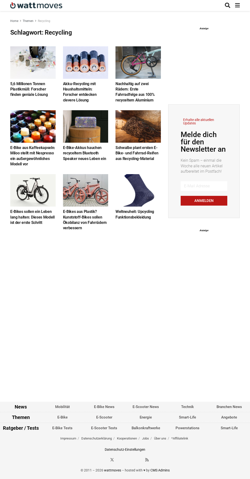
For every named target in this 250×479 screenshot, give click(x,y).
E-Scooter (104, 417)
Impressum (68, 438)
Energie (146, 417)
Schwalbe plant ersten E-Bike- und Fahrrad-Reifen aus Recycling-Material (136, 153)
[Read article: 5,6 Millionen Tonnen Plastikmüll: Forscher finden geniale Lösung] (33, 62)
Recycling (44, 21)
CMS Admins (160, 470)
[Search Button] (227, 5)
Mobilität (62, 407)
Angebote (229, 417)
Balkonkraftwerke (146, 428)
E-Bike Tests (62, 428)
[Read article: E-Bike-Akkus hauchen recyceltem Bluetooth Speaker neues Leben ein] (85, 126)
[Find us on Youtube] (138, 460)
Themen (28, 21)
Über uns (160, 438)
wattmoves (112, 470)
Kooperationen (127, 438)
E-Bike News (104, 407)
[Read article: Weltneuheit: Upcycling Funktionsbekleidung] (138, 190)
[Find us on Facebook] (103, 460)
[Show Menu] (237, 5)
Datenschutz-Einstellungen (125, 449)
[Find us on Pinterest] (130, 460)
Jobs (145, 438)
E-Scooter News (146, 407)
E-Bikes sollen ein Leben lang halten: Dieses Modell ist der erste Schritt (32, 217)
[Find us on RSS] (147, 460)
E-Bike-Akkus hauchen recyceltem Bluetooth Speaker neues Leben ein (84, 153)
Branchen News (229, 407)
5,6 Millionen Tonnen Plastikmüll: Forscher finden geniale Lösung (29, 89)
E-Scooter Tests (104, 428)
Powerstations (187, 428)
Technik (187, 407)
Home (14, 21)
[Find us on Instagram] (121, 460)
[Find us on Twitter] (112, 460)
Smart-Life (187, 417)
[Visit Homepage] (36, 5)
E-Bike (62, 417)
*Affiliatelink (179, 438)
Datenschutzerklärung (96, 438)
